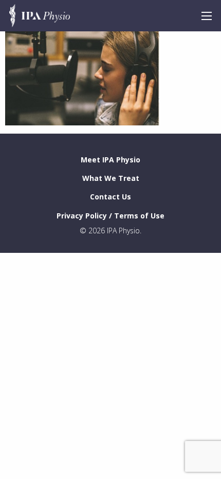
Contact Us (110, 196)
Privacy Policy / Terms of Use (110, 215)
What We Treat (110, 178)
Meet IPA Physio (110, 159)
